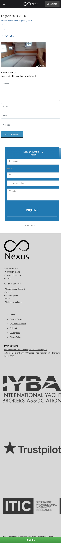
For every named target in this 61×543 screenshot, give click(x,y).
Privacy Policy (15, 337)
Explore (53, 4)
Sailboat (13, 328)
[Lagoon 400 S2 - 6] (23, 54)
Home (12, 315)
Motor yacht (15, 333)
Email (10, 168)
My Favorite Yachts (18, 324)
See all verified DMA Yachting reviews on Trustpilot (25, 349)
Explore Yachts (16, 319)
